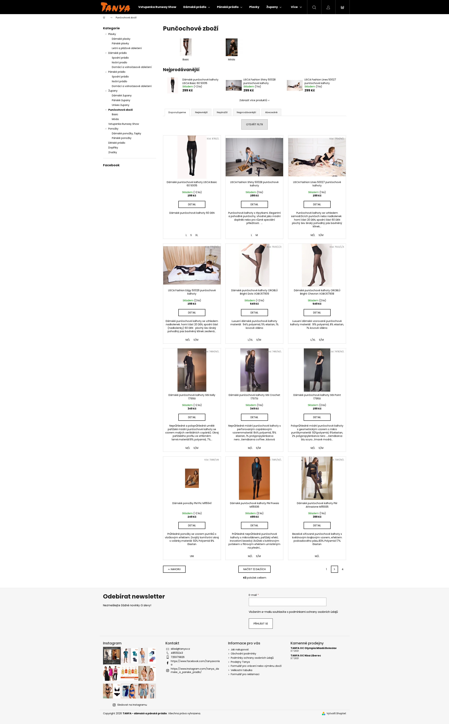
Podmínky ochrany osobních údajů (252, 658)
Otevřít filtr (254, 124)
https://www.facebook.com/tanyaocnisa (195, 662)
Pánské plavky (120, 43)
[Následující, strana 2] (334, 569)
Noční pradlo (119, 62)
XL (196, 235)
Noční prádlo (119, 81)
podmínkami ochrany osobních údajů (313, 612)
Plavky (112, 34)
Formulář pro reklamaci (245, 674)
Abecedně (271, 112)
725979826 (178, 657)
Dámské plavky (121, 39)
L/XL (250, 340)
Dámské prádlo (117, 53)
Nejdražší (222, 112)
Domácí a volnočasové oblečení (132, 67)
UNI (192, 556)
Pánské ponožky (121, 138)
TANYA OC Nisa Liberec (306, 655)
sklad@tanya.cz (180, 649)
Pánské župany (121, 100)
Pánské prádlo (116, 72)
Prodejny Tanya (240, 662)
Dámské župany (122, 95)
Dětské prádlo (116, 143)
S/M (321, 235)
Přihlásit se (261, 623)
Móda (115, 119)
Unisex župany (120, 105)
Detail (192, 204)
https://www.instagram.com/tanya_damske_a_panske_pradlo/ (195, 670)
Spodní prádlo (120, 57)
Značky (112, 152)
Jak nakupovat (240, 649)
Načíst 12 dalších (254, 569)
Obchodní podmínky (243, 653)
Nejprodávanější (246, 112)
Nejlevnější (201, 112)
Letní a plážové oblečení (127, 48)
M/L (313, 235)
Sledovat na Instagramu (132, 705)
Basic (115, 114)
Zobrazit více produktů (253, 100)
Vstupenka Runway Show (123, 124)
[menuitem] (157, 7)
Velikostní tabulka (241, 670)
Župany (112, 90)
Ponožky (113, 128)
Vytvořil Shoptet (336, 713)
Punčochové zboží (120, 110)
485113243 (177, 653)
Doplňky (113, 147)
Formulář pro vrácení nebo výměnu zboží (256, 666)
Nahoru (176, 569)
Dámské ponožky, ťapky (126, 133)
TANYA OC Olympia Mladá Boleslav (314, 648)
